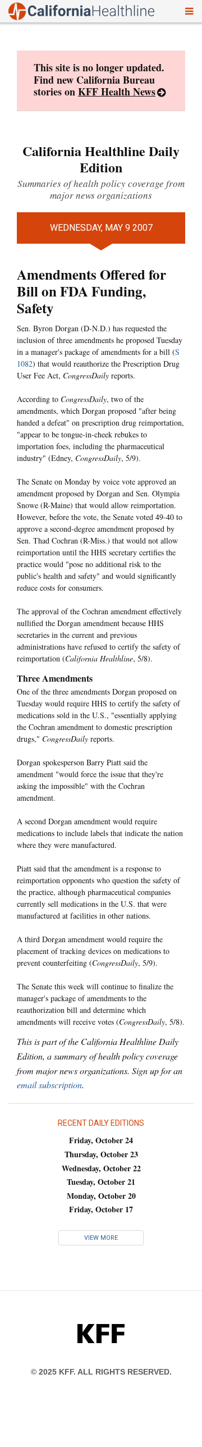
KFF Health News (116, 91)
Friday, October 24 (101, 1140)
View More (101, 1237)
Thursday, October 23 (101, 1154)
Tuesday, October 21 (101, 1182)
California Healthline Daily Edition (101, 159)
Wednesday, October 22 (101, 1168)
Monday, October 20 (101, 1196)
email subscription (49, 1084)
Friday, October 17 (101, 1209)
